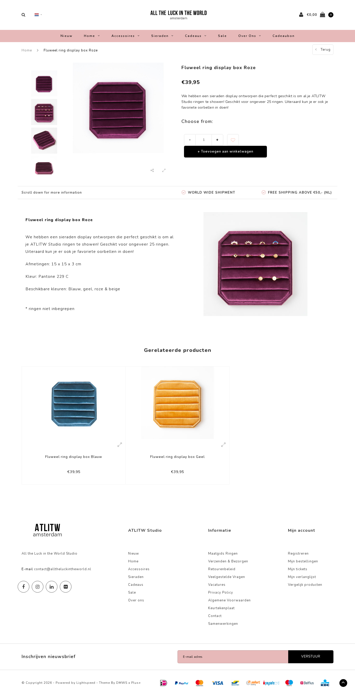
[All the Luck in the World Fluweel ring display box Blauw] (74, 402)
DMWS (121, 683)
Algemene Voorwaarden (229, 600)
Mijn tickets (297, 569)
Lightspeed (85, 683)
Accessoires (123, 36)
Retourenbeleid (221, 569)
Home (89, 36)
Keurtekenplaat (221, 608)
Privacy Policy (220, 592)
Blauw (74, 289)
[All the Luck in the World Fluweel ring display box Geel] (177, 402)
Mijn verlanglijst (302, 577)
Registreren (298, 553)
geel (87, 289)
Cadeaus (193, 36)
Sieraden (160, 36)
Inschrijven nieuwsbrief (49, 657)
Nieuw (67, 36)
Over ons (247, 36)
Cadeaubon (284, 36)
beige (114, 289)
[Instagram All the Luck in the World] (37, 587)
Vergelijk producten (305, 584)
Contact (215, 616)
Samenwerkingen (223, 623)
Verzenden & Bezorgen (228, 561)
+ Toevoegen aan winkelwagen (225, 151)
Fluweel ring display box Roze (71, 50)
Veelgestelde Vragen (226, 577)
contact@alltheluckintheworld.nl (62, 569)
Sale (222, 36)
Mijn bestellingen (303, 561)
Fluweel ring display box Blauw (73, 457)
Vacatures (217, 584)
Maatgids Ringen (223, 553)
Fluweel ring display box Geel (177, 457)
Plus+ (136, 683)
